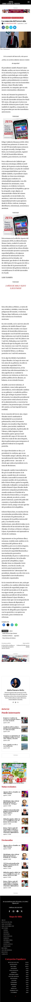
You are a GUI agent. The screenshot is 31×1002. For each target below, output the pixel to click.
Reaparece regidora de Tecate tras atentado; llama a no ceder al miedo (11, 719)
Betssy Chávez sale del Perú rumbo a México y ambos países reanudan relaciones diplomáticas (11, 830)
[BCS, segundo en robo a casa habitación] (24, 747)
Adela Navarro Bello (11, 23)
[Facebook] (3, 27)
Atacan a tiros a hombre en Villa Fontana (11, 792)
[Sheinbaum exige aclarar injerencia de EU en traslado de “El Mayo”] (25, 803)
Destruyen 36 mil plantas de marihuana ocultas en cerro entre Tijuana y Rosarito (11, 737)
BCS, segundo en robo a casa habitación (10, 745)
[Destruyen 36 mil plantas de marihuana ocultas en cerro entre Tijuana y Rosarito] (24, 738)
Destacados (6, 17)
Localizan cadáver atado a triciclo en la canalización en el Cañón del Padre (11, 728)
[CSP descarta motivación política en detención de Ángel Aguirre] (25, 812)
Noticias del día (17, 17)
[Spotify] (17, 911)
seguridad (16, 635)
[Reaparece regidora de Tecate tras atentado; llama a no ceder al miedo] (24, 720)
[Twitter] (11, 27)
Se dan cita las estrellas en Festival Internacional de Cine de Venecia (8, 647)
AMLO (10, 631)
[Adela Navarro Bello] (3, 23)
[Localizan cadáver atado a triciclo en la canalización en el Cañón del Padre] (24, 729)
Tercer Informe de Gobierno (8, 638)
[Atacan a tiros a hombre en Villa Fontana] (25, 794)
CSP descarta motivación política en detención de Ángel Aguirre (11, 811)
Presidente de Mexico (7, 635)
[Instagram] (15, 702)
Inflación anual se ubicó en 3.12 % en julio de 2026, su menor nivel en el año (11, 820)
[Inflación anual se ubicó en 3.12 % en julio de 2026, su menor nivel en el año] (25, 821)
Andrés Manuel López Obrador (9, 633)
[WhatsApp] (7, 27)
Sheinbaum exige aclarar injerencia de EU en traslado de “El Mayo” (11, 802)
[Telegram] (14, 27)
